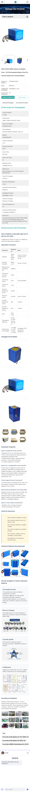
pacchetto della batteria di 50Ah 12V (14, 740)
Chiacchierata (22, 97)
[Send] (27, 789)
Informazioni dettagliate (8, 102)
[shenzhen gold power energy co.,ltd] (15, 2)
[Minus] (28, 753)
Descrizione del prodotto (22, 102)
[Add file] (2, 789)
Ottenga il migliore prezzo (9, 97)
